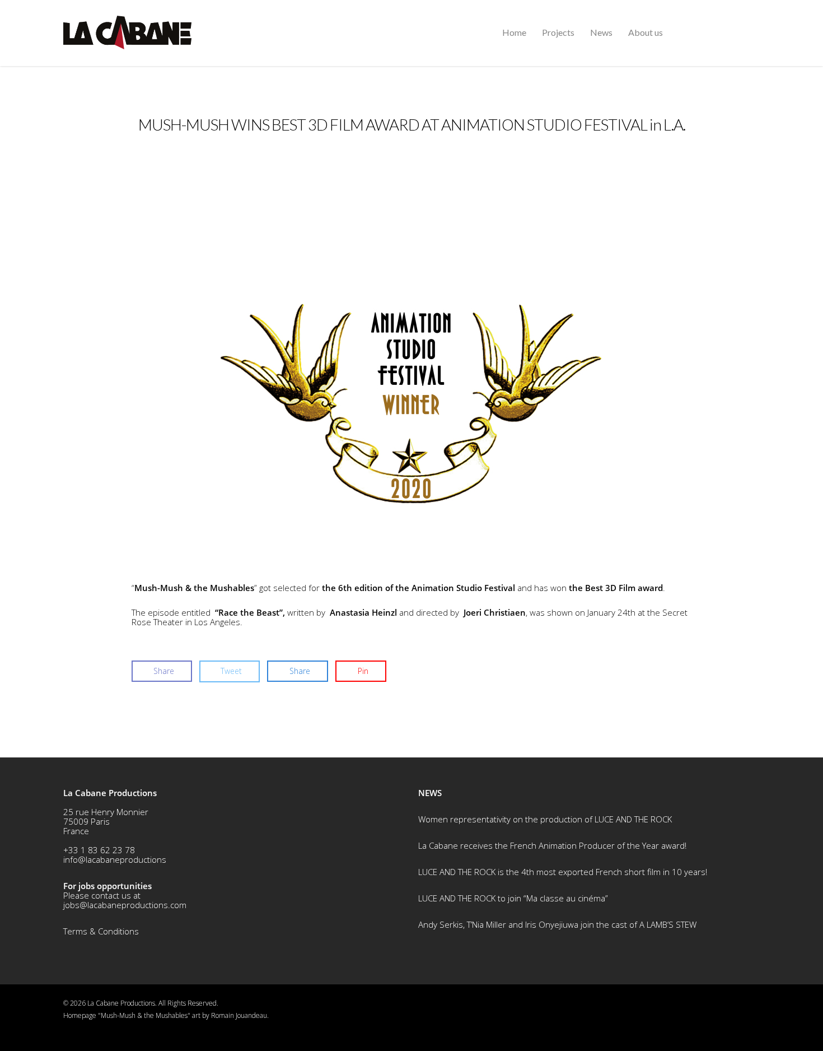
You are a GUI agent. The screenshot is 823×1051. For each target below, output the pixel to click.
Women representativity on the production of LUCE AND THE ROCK (545, 819)
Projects (558, 32)
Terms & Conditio (96, 931)
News (601, 32)
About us (645, 32)
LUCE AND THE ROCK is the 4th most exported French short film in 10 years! (562, 871)
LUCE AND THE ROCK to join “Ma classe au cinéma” (513, 898)
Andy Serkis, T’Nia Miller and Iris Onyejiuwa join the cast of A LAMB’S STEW (557, 924)
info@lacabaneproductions (114, 859)
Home (514, 32)
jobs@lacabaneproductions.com (124, 904)
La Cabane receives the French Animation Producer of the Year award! (552, 845)
